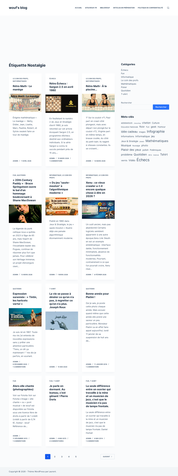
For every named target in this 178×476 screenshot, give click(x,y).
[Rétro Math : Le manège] (25, 103)
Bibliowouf (105, 8)
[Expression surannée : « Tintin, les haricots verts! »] (25, 317)
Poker (124, 87)
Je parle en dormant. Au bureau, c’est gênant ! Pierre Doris (58, 392)
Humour (161, 126)
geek (153, 126)
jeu (153, 136)
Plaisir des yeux (131, 149)
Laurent (52, 471)
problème (126, 154)
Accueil (78, 8)
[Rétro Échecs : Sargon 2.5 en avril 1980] (61, 104)
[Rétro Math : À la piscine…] (98, 103)
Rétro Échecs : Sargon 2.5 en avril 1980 (61, 87)
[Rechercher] (168, 8)
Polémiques (155, 150)
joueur (142, 141)
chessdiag (137, 123)
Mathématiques (20, 81)
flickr (142, 126)
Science (156, 155)
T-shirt (52, 289)
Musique (126, 145)
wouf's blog (18, 8)
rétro (150, 155)
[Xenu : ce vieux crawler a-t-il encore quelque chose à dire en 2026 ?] (98, 209)
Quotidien (21, 175)
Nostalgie (136, 146)
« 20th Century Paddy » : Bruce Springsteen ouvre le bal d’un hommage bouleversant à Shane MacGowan (24, 190)
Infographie (156, 131)
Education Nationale (129, 127)
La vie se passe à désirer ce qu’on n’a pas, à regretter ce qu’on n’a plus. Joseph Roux (61, 300)
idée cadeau (129, 131)
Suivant (106, 457)
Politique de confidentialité (150, 8)
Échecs (52, 79)
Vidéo (132, 160)
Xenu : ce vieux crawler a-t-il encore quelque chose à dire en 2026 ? (96, 189)
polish (145, 150)
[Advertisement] (89, 35)
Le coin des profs (20, 79)
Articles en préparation (124, 8)
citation (146, 122)
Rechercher (126, 102)
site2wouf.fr (91, 8)
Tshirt (164, 154)
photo (144, 145)
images (142, 132)
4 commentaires (56, 441)
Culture (155, 123)
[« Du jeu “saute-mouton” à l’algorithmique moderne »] (61, 206)
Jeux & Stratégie (129, 141)
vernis (124, 160)
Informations (127, 136)
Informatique (55, 175)
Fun (14, 175)
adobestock (127, 123)
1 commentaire (55, 161)
